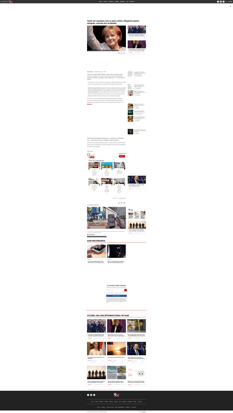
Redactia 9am (122, 153)
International (130, 52)
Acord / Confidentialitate (119, 407)
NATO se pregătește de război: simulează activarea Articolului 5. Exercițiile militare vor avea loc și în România (136, 231)
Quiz (127, 1)
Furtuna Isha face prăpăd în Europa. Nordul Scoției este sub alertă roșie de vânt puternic (116, 382)
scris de (137, 52)
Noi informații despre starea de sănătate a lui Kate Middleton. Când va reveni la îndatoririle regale (136, 336)
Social (100, 1)
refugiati (98, 236)
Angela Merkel (90, 236)
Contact (98, 407)
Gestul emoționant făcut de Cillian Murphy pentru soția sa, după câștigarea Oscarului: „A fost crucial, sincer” (137, 50)
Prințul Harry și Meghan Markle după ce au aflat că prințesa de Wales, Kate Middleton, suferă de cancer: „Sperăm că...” (137, 35)
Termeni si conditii (109, 407)
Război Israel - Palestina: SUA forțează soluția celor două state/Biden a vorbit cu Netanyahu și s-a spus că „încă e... (136, 382)
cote (101, 236)
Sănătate (111, 1)
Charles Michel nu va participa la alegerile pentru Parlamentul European (136, 358)
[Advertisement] (137, 81)
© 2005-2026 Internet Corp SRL (92, 411)
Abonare (230, 1)
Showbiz (117, 1)
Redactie (132, 1)
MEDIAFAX (89, 104)
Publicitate (128, 407)
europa (95, 236)
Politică (106, 1)
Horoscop (122, 1)
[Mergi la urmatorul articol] (230, 6)
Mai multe (122, 156)
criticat (105, 236)
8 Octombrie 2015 (98, 71)
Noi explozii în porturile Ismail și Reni (116, 357)
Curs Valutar (133, 407)
